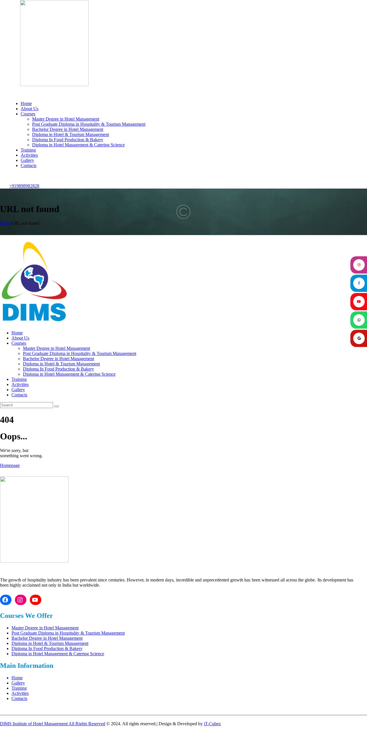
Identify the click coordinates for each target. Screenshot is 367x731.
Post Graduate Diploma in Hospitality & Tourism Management (68, 633)
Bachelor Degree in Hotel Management (47, 638)
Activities (20, 693)
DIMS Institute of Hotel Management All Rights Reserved (52, 723)
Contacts (19, 698)
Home (5, 223)
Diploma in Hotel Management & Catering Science (57, 653)
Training (19, 688)
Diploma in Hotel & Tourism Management (49, 643)
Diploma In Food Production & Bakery (47, 648)
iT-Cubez (212, 723)
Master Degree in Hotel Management (45, 627)
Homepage (10, 465)
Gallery (18, 682)
